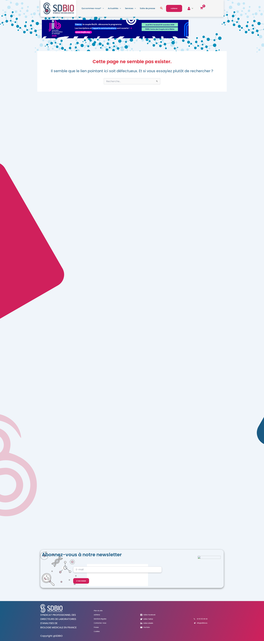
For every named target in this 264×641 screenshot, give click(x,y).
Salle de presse (147, 8)
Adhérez (97, 615)
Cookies (97, 631)
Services (129, 8)
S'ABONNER (81, 581)
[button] (102, 8)
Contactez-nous (100, 623)
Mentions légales (100, 619)
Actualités (113, 8)
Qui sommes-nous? (91, 8)
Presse (96, 627)
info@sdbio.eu (202, 623)
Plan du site (98, 610)
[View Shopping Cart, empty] (201, 8)
